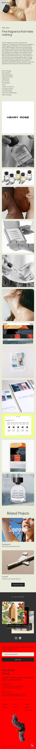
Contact (27, 707)
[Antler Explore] (32, 745)
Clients (15, 707)
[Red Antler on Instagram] (16, 638)
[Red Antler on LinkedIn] (20, 638)
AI (2, 710)
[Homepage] (5, 2)
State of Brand (29, 710)
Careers (27, 704)
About (15, 704)
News (14, 710)
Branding (4, 704)
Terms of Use (4, 746)
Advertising (5, 707)
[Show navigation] (33, 3)
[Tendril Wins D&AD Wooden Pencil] (13, 613)
